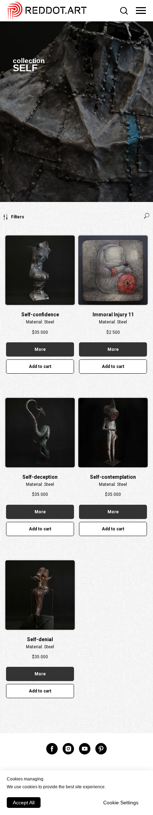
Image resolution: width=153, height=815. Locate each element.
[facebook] (52, 748)
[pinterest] (101, 748)
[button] (124, 10)
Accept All (24, 802)
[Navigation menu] (141, 10)
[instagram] (68, 748)
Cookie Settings (120, 802)
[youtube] (84, 748)
